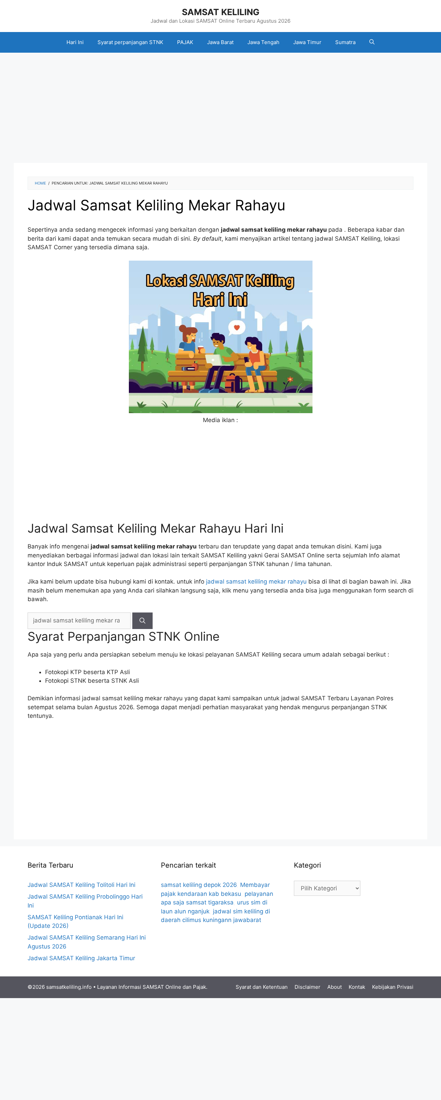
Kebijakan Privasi (392, 987)
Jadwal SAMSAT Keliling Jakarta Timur (81, 958)
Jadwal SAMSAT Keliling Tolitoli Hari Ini (81, 884)
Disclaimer (307, 987)
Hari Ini (75, 42)
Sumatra (345, 42)
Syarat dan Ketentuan (262, 987)
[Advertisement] (220, 108)
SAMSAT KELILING (220, 12)
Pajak (199, 987)
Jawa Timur (307, 42)
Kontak (357, 987)
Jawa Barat (220, 42)
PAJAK (185, 42)
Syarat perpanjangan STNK (130, 42)
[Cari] (142, 620)
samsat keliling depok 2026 (199, 884)
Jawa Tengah (263, 42)
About (334, 987)
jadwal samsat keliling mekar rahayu (256, 581)
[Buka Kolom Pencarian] (371, 42)
